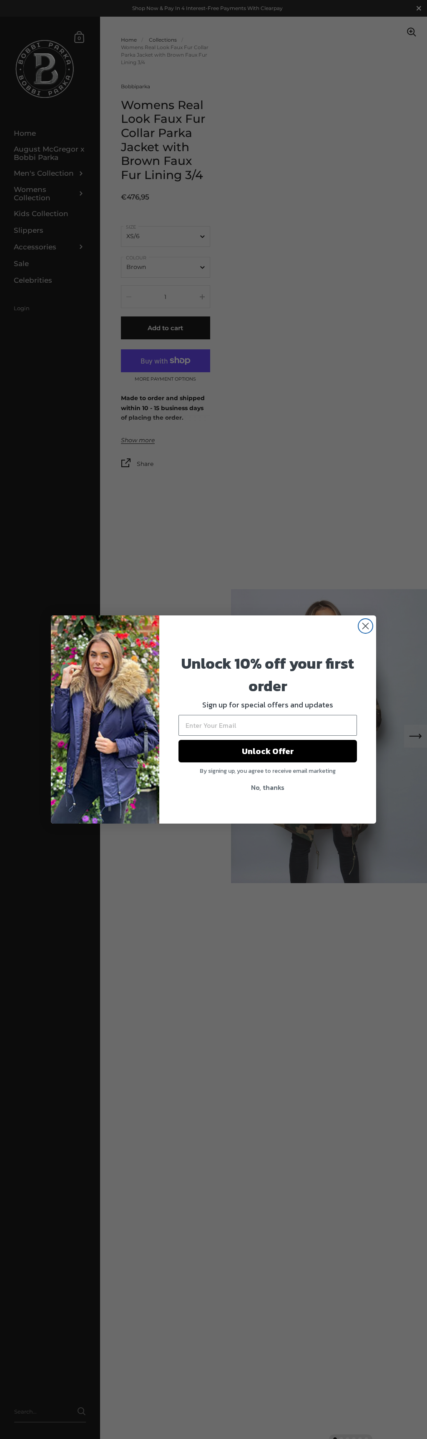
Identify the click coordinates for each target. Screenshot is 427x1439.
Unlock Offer (268, 751)
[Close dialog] (365, 626)
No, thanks (267, 787)
